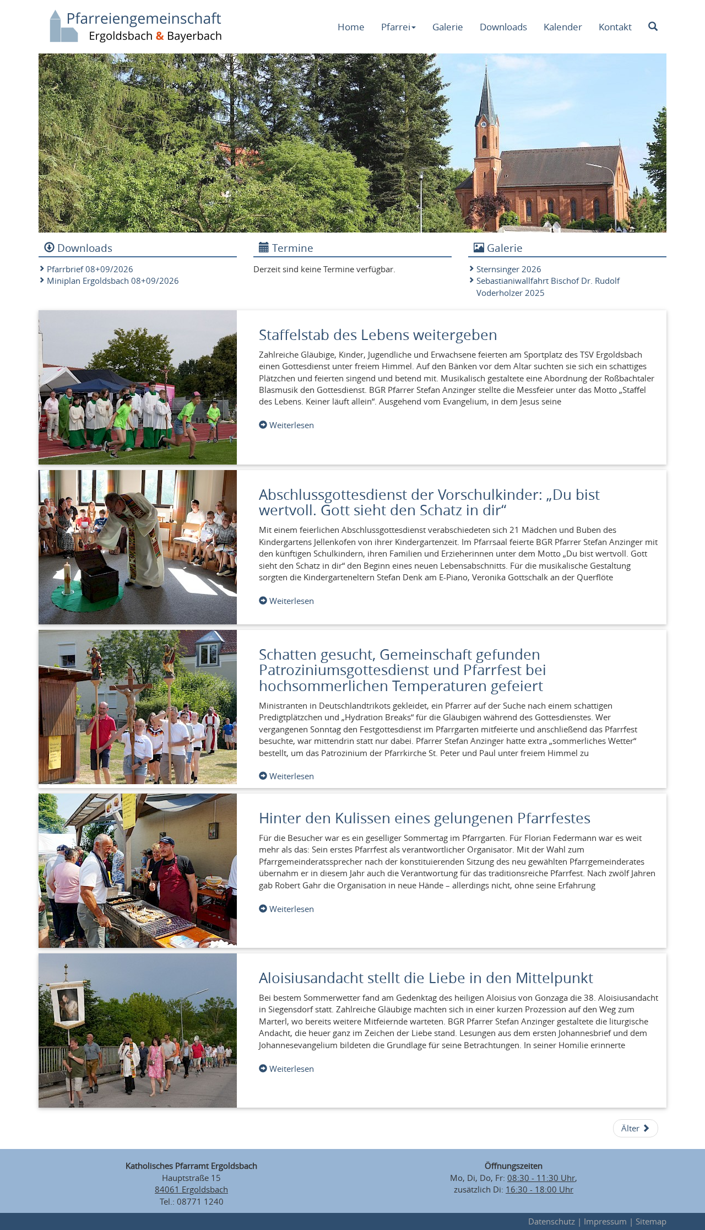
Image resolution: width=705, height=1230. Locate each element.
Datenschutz (551, 1221)
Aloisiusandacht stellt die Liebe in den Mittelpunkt (426, 978)
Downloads (503, 26)
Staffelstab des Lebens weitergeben (378, 334)
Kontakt (615, 26)
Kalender (563, 26)
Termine (291, 248)
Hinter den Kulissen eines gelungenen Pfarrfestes (424, 818)
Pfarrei (395, 26)
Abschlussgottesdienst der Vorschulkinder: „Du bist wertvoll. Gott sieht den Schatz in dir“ (429, 502)
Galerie (447, 26)
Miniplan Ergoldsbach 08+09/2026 (113, 280)
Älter (631, 1128)
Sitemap (651, 1221)
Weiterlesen (290, 424)
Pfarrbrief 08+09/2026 (90, 268)
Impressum (605, 1221)
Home (351, 26)
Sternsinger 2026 (508, 268)
